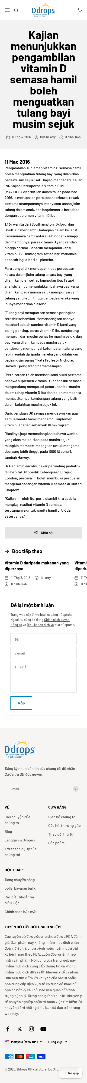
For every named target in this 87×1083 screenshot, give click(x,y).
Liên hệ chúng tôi (62, 817)
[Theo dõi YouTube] (43, 1029)
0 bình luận (73, 137)
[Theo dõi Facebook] (8, 1029)
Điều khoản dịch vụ (40, 625)
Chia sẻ (47, 532)
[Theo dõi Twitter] (19, 1029)
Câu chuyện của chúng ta (17, 820)
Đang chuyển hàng (20, 879)
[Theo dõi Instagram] (31, 1029)
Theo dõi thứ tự (61, 834)
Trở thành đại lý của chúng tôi (20, 852)
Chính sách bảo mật (21, 911)
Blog (8, 831)
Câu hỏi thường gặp (64, 825)
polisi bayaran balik (20, 888)
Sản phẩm (56, 843)
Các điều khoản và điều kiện (19, 900)
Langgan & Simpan (20, 840)
